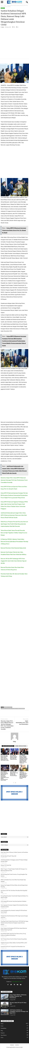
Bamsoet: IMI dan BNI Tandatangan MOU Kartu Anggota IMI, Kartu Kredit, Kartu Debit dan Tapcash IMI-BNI (13, 561)
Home (2, 5)
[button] (26, 2)
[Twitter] (11, 984)
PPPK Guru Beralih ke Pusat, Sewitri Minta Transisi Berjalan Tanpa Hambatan (13, 880)
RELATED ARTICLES (8, 746)
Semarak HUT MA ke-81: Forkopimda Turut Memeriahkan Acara (13, 946)
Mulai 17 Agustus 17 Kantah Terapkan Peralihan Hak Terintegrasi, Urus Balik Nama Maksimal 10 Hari (14, 869)
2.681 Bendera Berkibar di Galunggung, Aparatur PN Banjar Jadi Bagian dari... (19, 1011)
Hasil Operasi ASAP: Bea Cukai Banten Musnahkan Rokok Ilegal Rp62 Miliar (14, 891)
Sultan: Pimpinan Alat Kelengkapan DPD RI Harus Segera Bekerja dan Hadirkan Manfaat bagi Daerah (14, 929)
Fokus (2, 1037)
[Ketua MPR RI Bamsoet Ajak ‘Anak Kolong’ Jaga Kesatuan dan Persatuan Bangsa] (14, 768)
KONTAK (17, 1045)
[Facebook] (8, 984)
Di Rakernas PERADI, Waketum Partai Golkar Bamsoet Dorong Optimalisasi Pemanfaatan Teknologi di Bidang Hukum (14, 541)
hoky (3, 27)
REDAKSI (12, 1045)
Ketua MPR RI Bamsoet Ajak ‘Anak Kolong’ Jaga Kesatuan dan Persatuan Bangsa (14, 773)
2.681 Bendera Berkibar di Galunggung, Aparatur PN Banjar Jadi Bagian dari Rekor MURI (14, 860)
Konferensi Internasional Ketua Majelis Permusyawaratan (12, 708)
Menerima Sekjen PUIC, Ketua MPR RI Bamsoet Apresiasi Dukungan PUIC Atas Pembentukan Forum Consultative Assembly (14, 480)
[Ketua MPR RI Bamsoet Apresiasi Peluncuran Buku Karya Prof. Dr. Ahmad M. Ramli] (14, 751)
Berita (5, 5)
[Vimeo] (14, 984)
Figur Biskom (3, 1035)
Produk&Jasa (3, 1028)
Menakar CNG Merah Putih (6, 865)
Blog (2, 1030)
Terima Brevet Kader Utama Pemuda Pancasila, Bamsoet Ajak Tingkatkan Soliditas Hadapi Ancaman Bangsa (14, 533)
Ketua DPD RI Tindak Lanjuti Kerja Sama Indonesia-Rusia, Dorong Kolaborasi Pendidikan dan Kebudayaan (13, 934)
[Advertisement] (14, 43)
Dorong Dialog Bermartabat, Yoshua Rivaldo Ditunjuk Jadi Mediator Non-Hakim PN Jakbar (14, 896)
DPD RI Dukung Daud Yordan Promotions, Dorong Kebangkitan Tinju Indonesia (14, 875)
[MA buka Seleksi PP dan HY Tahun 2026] (5, 1005)
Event (2, 1026)
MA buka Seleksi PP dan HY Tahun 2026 (8, 856)
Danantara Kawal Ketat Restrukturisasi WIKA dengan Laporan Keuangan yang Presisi (14, 916)
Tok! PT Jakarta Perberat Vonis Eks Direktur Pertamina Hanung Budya (14, 939)
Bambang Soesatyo (8, 707)
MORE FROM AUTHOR (20, 746)
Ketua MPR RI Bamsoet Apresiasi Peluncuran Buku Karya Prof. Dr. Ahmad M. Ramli (13, 757)
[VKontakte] (17, 984)
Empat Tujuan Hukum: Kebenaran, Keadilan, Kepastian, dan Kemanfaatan (14, 852)
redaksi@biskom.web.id (17, 981)
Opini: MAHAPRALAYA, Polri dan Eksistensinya (22, 722)
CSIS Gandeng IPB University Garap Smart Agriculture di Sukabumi (13, 901)
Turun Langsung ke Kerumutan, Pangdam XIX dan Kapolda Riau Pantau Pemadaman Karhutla (14, 906)
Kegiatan (3, 1032)
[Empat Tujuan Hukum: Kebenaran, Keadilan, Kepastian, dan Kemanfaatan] (5, 997)
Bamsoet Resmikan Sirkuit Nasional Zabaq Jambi (13, 548)
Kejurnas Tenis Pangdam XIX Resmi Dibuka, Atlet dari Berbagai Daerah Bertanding (14, 886)
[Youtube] (20, 984)
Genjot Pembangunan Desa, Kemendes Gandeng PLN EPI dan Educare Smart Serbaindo (14, 911)
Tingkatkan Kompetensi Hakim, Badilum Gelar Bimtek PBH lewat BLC (14, 942)
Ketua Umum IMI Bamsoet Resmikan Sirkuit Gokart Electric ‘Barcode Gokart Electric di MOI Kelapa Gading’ (5, 758)
